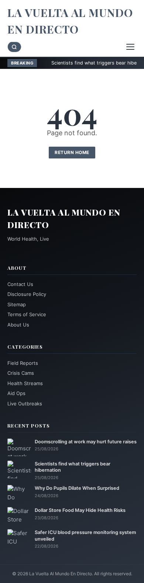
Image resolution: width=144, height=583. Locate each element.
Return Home (72, 152)
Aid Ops (16, 393)
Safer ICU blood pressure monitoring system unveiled (85, 535)
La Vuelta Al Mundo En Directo (70, 20)
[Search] (14, 47)
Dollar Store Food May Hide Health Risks (80, 510)
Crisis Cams (20, 373)
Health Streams (25, 383)
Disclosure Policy (26, 294)
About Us (18, 325)
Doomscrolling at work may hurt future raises (86, 441)
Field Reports (22, 363)
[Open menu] (130, 47)
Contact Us (20, 284)
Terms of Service (26, 314)
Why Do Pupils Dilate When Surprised (77, 488)
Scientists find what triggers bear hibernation (88, 63)
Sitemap (16, 304)
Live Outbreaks (24, 403)
